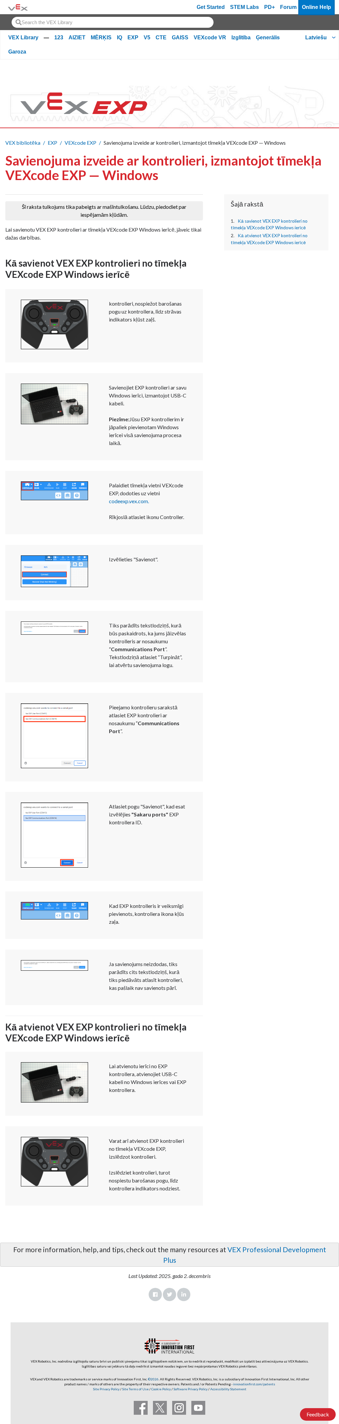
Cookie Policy (161, 1389)
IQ (119, 37)
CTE (161, 37)
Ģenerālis (268, 37)
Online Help (316, 7)
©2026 (153, 1379)
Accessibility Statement (228, 1389)
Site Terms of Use (135, 1389)
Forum (288, 7)
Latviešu (316, 37)
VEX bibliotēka (22, 142)
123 (58, 37)
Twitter (169, 1294)
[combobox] (113, 22)
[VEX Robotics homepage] (17, 7)
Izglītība (241, 37)
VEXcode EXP (80, 142)
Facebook (155, 1294)
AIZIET (77, 37)
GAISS (180, 37)
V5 (147, 37)
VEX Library (23, 37)
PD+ (269, 7)
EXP (132, 37)
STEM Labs (244, 7)
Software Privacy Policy (190, 1389)
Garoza (17, 52)
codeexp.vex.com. (129, 501)
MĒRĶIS (101, 37)
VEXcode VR (210, 37)
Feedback (318, 1414)
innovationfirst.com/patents (254, 1384)
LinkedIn (183, 1294)
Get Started (211, 7)
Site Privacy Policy (106, 1389)
